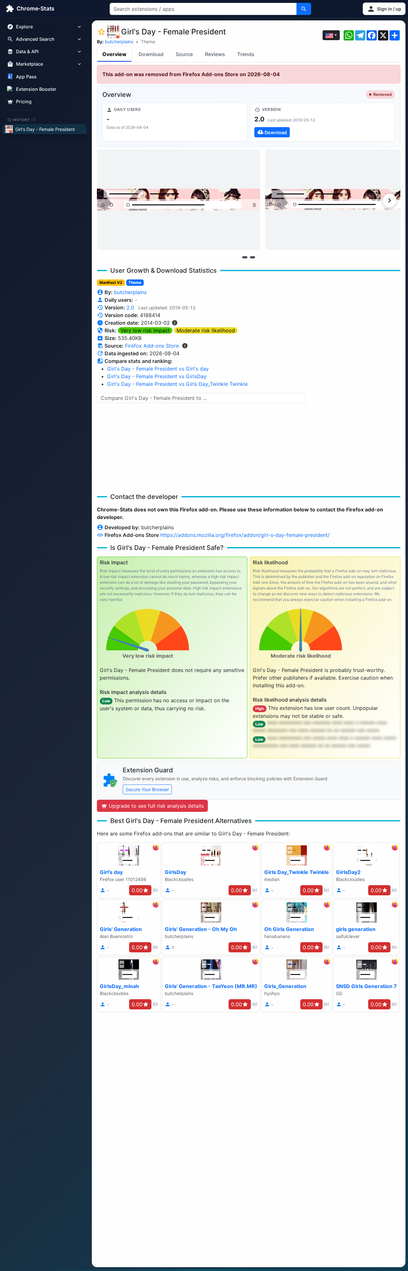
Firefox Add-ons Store (152, 346)
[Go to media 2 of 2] (252, 257)
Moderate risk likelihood (206, 330)
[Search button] (303, 9)
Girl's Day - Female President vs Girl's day (158, 368)
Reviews (215, 54)
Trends (245, 54)
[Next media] (389, 200)
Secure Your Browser (147, 789)
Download (151, 54)
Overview (114, 54)
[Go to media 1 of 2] (245, 257)
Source (184, 54)
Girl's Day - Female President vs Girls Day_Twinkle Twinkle (177, 384)
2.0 (130, 307)
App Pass (26, 76)
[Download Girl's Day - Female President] (323, 122)
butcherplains (119, 41)
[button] (384, 9)
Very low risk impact (145, 330)
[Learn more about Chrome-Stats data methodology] (185, 346)
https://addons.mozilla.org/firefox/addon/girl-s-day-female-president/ (245, 535)
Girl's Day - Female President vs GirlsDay (157, 376)
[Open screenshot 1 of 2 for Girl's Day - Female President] (178, 199)
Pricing (24, 101)
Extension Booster (36, 89)
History (24, 119)
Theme (148, 41)
